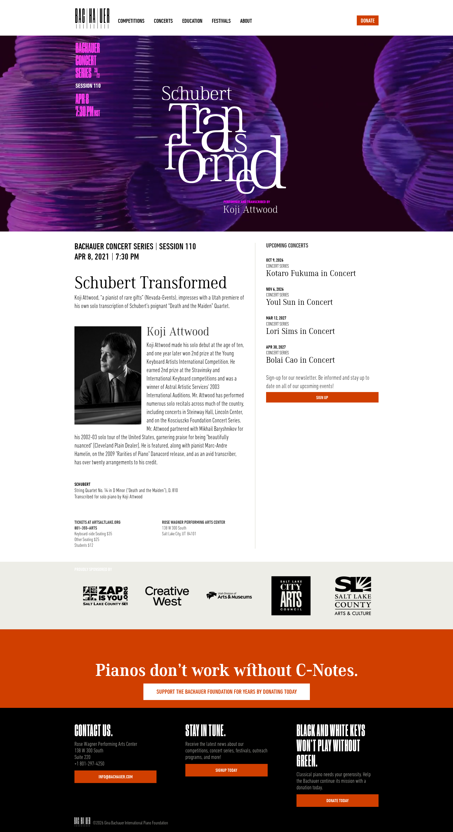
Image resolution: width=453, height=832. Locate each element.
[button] (131, 19)
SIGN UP (322, 398)
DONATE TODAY (337, 801)
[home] (92, 19)
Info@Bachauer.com (116, 777)
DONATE (368, 21)
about (246, 21)
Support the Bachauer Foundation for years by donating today (227, 692)
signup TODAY (226, 770)
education (192, 21)
